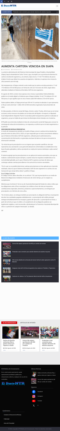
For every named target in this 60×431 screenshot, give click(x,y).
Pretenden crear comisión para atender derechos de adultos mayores (32, 12)
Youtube (40, 400)
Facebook (40, 391)
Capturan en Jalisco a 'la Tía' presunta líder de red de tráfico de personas (32, 268)
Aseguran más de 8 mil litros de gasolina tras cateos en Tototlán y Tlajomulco (33, 260)
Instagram (40, 396)
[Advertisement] (30, 223)
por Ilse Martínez (6, 69)
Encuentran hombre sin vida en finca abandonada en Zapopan (29, 276)
